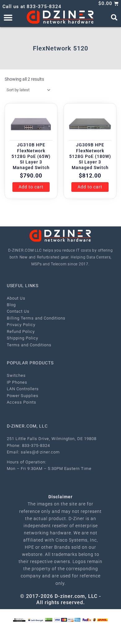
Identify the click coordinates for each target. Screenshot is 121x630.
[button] (8, 17)
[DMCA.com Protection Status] (48, 619)
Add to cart (31, 186)
